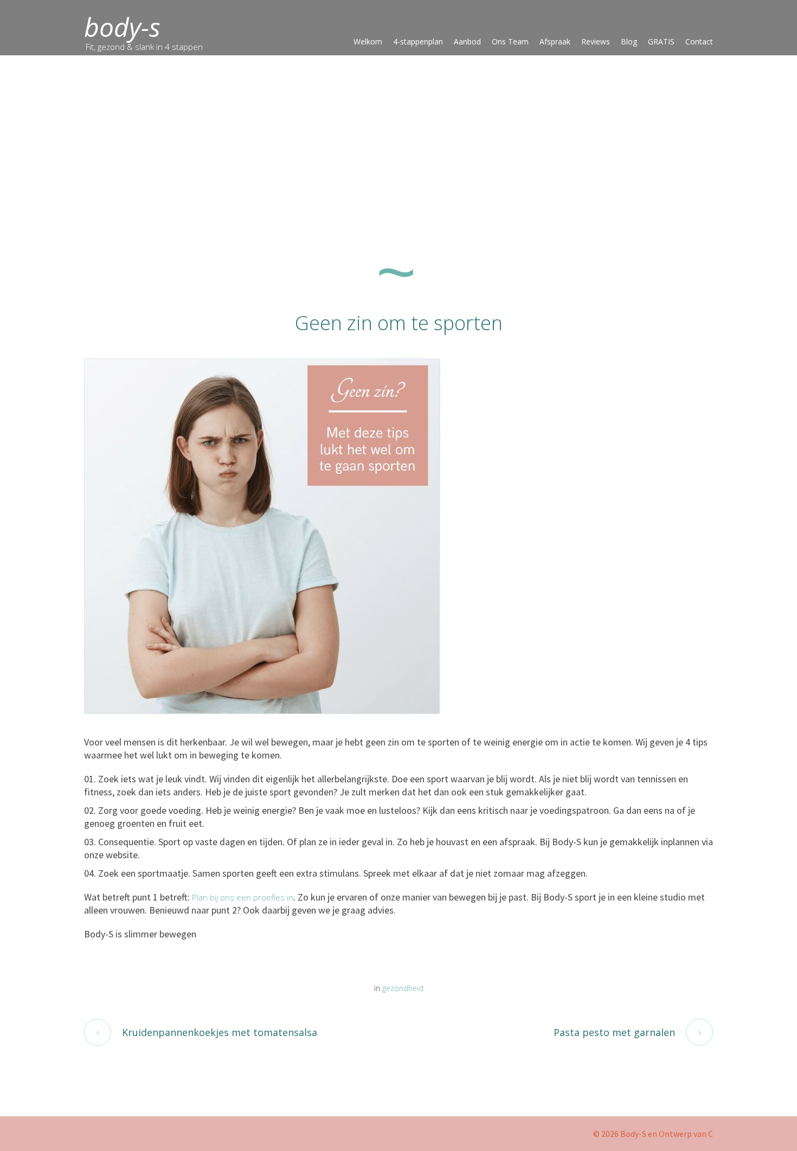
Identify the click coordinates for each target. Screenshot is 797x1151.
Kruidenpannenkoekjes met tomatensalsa (219, 1032)
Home (70, 209)
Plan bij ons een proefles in (242, 897)
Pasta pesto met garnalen (614, 1032)
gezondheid (100, 209)
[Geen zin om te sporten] (262, 535)
